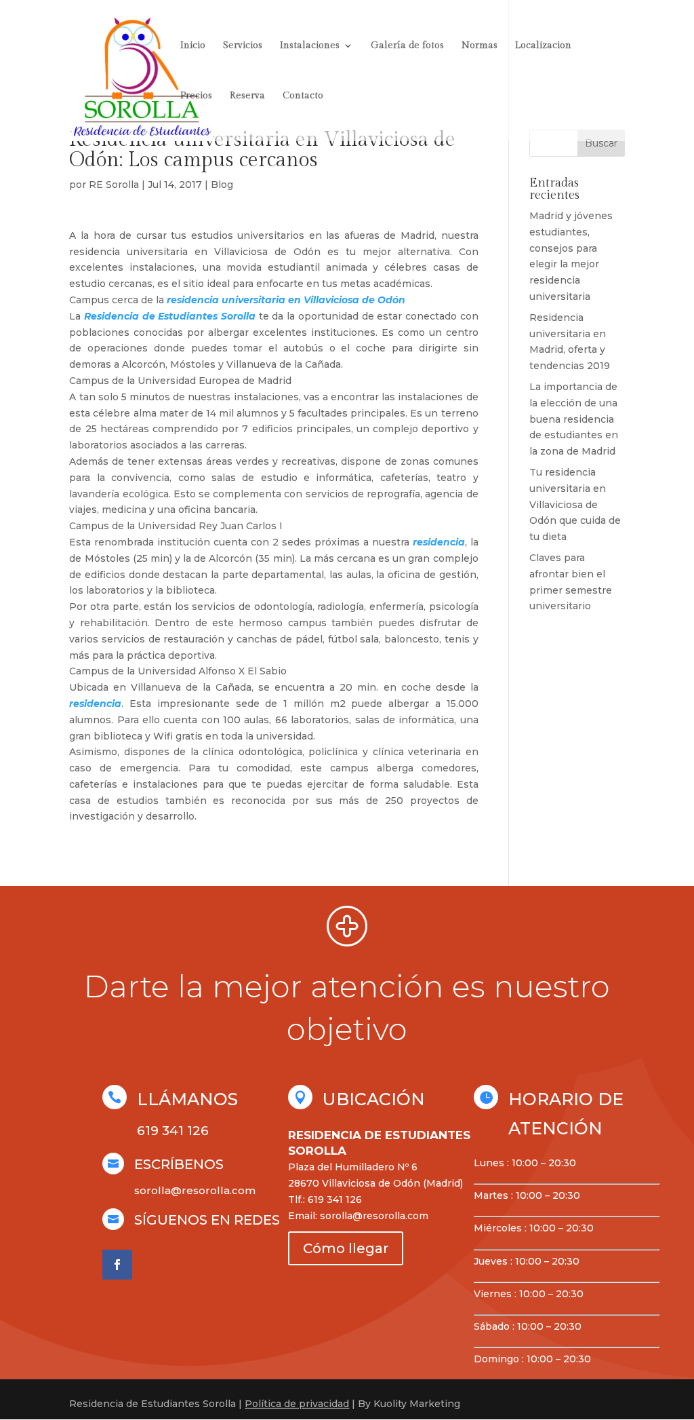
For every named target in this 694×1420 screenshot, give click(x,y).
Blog (222, 184)
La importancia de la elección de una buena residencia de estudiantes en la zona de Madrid (573, 419)
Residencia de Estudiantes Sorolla (170, 316)
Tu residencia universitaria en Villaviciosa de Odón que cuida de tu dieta (575, 504)
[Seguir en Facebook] (117, 1265)
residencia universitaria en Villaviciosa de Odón (286, 300)
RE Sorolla (114, 184)
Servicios (242, 46)
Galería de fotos (407, 46)
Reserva (247, 96)
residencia (439, 542)
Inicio (192, 46)
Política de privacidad (297, 1404)
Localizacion (543, 46)
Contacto (303, 96)
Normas (479, 46)
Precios (196, 96)
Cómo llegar (345, 1248)
